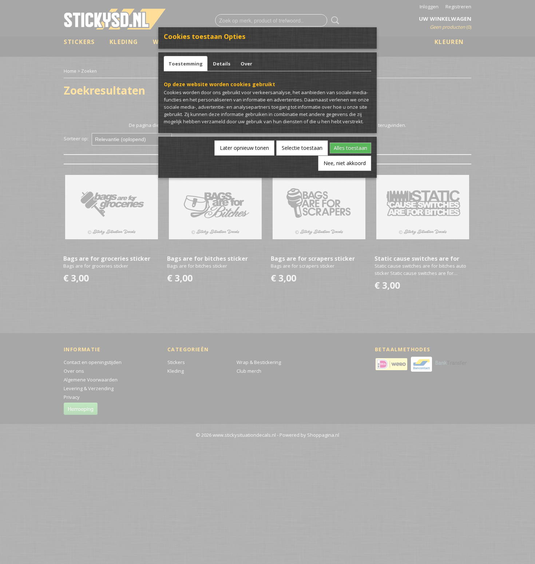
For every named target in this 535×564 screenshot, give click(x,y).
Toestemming (186, 63)
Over (246, 63)
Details (221, 63)
